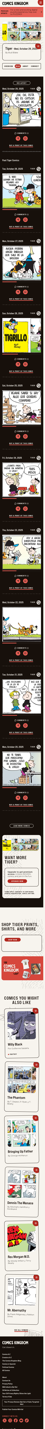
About (4, 1377)
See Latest (23, 83)
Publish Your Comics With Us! (12, 1409)
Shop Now (12, 940)
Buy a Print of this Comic (21, 145)
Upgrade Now (17, 881)
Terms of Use (7, 1396)
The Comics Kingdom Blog (11, 1360)
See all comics (21, 1330)
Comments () (23, 133)
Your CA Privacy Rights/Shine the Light (16, 1393)
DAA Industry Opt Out (9, 1387)
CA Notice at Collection (10, 1390)
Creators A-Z (7, 1357)
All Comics (6, 1370)
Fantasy (13, 1054)
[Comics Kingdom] (15, 1342)
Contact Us (6, 1380)
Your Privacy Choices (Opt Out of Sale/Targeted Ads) (21, 1403)
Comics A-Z (6, 1354)
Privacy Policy (7, 1384)
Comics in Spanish (9, 1364)
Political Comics (8, 1367)
